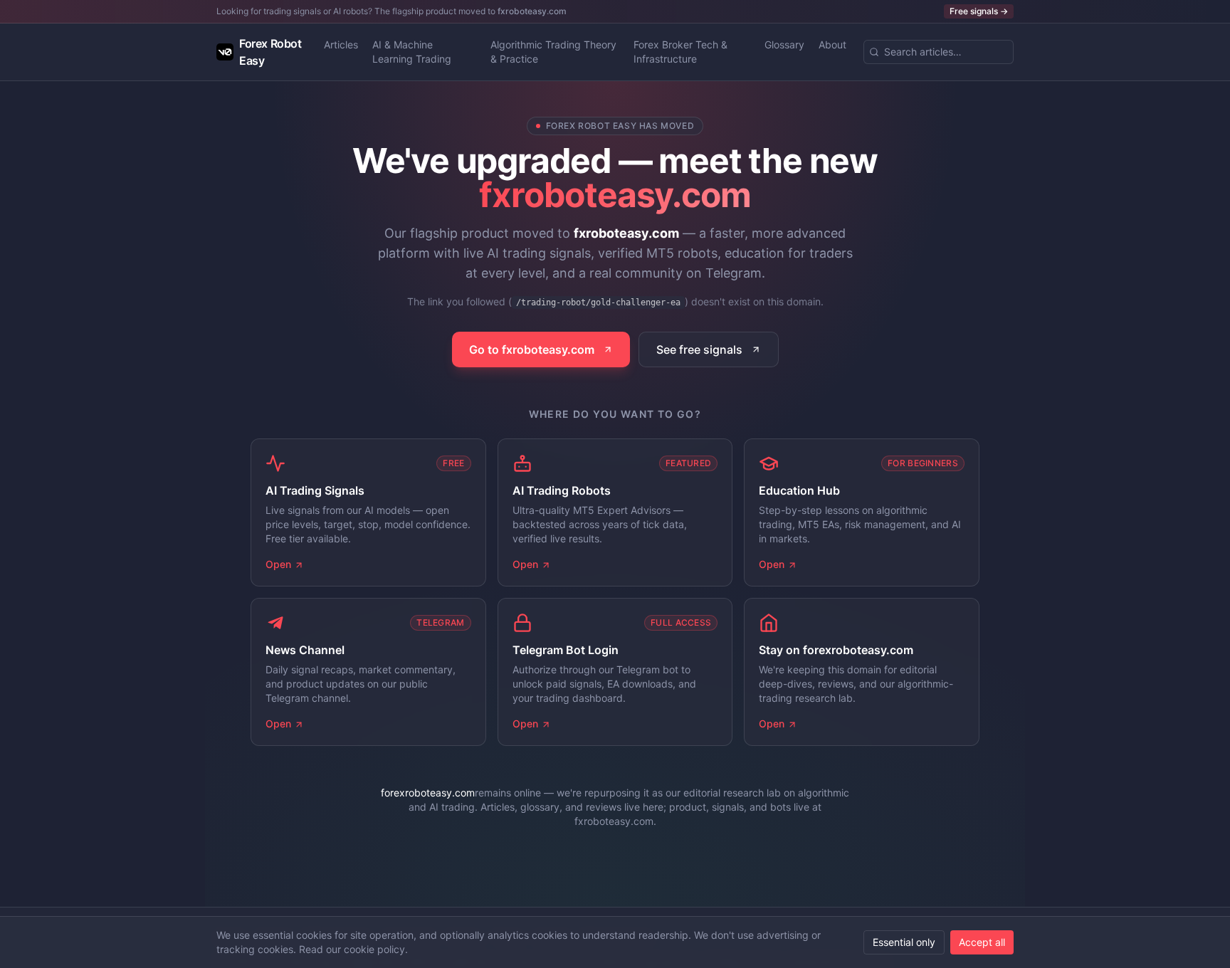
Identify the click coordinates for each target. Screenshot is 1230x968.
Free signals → (979, 11)
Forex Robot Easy (270, 52)
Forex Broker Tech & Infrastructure (680, 51)
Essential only (904, 942)
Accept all (982, 942)
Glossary (784, 44)
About (832, 44)
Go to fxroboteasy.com (531, 349)
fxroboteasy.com (532, 11)
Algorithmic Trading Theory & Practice (553, 51)
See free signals (699, 349)
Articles (341, 44)
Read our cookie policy (352, 949)
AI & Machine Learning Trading (411, 51)
